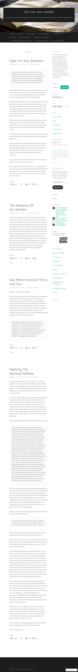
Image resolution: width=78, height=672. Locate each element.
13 (62, 152)
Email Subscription (57, 169)
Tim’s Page (55, 300)
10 (55, 152)
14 (65, 152)
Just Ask (13, 37)
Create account (57, 116)
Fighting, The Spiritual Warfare (21, 371)
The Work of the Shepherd (62, 218)
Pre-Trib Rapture (25, 37)
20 (62, 154)
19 (60, 154)
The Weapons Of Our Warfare (21, 207)
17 (55, 154)
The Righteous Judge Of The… (61, 215)
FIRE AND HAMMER (43, 34)
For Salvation (57, 34)
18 (58, 154)
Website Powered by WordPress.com (21, 669)
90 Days (20, 34)
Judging (63, 225)
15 (67, 152)
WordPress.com (57, 133)
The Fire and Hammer (39, 12)
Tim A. (25, 64)
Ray (57, 221)
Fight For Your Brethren (26, 60)
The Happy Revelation (41, 40)
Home (13, 34)
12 (60, 152)
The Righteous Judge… (60, 212)
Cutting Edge (30, 34)
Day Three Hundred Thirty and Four (28, 281)
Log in (54, 121)
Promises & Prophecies (41, 37)
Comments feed (57, 129)
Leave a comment (34, 64)
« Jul (53, 162)
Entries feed (56, 125)
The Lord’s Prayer (58, 40)
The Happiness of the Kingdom (21, 40)
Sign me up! (57, 187)
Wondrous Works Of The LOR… (62, 209)
